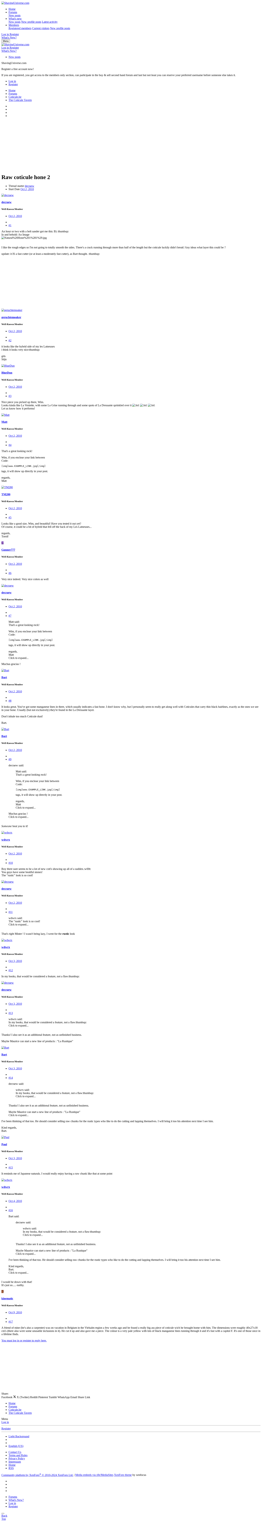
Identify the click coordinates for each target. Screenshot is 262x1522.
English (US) (16, 1446)
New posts (14, 15)
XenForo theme (123, 1475)
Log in (5, 1422)
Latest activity (50, 21)
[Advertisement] (108, 145)
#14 (11, 1077)
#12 (11, 970)
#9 (10, 759)
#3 (10, 396)
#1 (10, 225)
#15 (11, 1167)
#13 (11, 1013)
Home (12, 9)
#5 (10, 517)
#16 (11, 1210)
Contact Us (15, 1452)
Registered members (20, 28)
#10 (11, 862)
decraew (29, 185)
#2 (10, 340)
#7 (10, 615)
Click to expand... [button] (19, 657)
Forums (13, 12)
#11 (11, 912)
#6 (10, 573)
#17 (11, 1321)
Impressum (15, 1461)
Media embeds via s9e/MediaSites (94, 1475)
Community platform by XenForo (37, 1475)
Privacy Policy (17, 1458)
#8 (10, 700)
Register (6, 1428)
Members (14, 25)
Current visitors (40, 28)
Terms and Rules (18, 1455)
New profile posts (31, 21)
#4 (10, 445)
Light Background (19, 1436)
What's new (15, 18)
